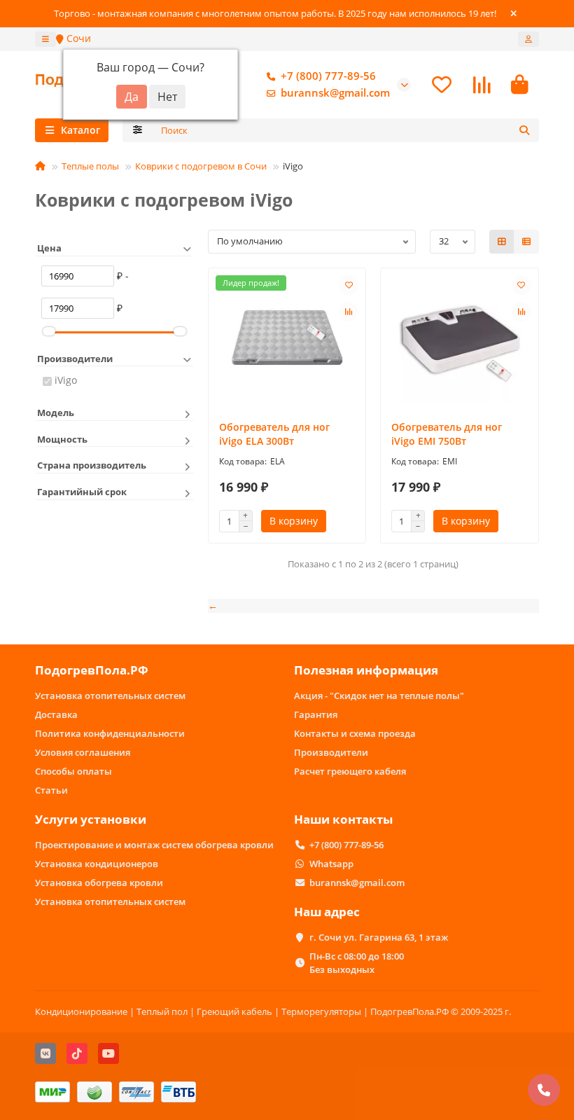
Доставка (56, 714)
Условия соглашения (82, 752)
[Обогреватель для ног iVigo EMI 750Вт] (459, 341)
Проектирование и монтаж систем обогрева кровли (154, 844)
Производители (331, 752)
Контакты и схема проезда (355, 733)
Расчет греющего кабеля (350, 771)
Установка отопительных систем (110, 695)
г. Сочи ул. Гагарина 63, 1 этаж (378, 937)
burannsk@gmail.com (335, 92)
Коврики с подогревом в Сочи (201, 166)
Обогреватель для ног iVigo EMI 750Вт (446, 434)
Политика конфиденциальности (110, 733)
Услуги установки (90, 819)
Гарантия (315, 714)
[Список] (526, 242)
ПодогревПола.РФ (91, 670)
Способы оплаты (73, 771)
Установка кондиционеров (96, 863)
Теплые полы (90, 166)
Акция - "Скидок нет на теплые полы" (379, 695)
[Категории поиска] (137, 130)
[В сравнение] (348, 312)
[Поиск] (524, 130)
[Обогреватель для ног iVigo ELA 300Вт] (287, 341)
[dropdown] (45, 39)
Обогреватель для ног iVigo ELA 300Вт (274, 434)
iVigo (66, 380)
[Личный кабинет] (528, 39)
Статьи (51, 790)
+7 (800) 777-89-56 (328, 76)
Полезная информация (366, 670)
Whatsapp (331, 863)
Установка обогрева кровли (99, 882)
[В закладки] (348, 285)
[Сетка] (501, 242)
